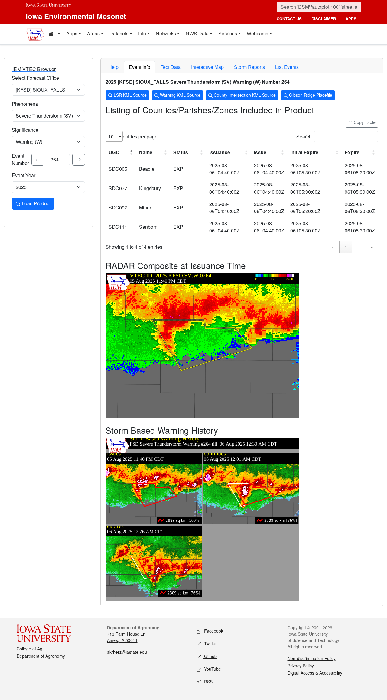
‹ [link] (332, 246)
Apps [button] (71, 33)
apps (351, 18)
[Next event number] (78, 160)
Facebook (213, 631)
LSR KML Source (129, 95)
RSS (208, 682)
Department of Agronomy (41, 656)
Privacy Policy (301, 666)
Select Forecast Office (35, 77)
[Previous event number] (37, 160)
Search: (304, 136)
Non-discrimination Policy (312, 658)
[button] (54, 34)
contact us (289, 18)
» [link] (371, 246)
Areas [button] (93, 33)
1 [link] (345, 246)
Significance (25, 129)
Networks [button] (166, 33)
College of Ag (29, 649)
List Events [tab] (287, 66)
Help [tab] (113, 66)
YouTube (212, 669)
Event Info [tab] (139, 66)
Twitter (210, 643)
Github (210, 656)
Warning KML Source (179, 95)
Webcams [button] (257, 33)
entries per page (140, 136)
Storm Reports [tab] (249, 66)
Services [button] (227, 33)
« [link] (319, 246)
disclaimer (323, 18)
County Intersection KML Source (244, 95)
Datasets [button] (118, 33)
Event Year (23, 175)
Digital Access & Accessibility (315, 673)
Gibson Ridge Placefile (310, 95)
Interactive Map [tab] (207, 66)
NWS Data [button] (197, 33)
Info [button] (142, 33)
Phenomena (25, 103)
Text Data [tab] (171, 66)
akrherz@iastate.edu (127, 652)
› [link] (358, 246)
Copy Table (364, 122)
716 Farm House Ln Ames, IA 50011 (126, 637)
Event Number (20, 159)
